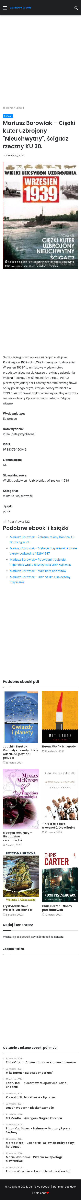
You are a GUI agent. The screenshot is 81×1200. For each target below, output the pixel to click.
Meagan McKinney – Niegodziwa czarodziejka (17, 836)
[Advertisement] (40, 62)
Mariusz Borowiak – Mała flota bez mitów (38, 571)
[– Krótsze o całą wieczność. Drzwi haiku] (60, 794)
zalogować (23, 936)
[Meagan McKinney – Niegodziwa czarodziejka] (21, 799)
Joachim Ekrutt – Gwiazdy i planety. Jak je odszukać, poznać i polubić (20, 752)
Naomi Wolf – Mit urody (59, 746)
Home (9, 107)
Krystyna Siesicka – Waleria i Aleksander (17, 908)
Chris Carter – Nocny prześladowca (57, 908)
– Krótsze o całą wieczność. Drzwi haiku (58, 826)
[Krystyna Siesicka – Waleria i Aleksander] (21, 876)
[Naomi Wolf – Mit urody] (60, 717)
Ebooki (20, 107)
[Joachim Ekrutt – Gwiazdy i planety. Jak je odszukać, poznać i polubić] (21, 717)
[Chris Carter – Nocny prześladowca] (60, 876)
